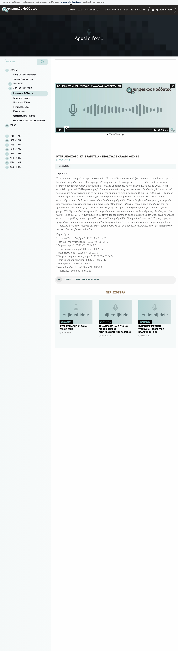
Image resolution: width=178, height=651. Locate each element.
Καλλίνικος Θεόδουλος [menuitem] (23, 93)
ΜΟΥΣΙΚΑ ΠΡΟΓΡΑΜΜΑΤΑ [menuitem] (24, 75)
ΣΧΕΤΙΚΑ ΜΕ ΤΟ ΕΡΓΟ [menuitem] (88, 10)
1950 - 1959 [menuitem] (15, 136)
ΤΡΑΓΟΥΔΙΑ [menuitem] (18, 84)
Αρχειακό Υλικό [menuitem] (164, 10)
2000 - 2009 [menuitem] (15, 158)
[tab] (115, 280)
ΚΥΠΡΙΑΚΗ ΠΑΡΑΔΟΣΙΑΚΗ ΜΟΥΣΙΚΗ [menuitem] (29, 121)
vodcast (87, 2)
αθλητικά (54, 2)
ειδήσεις (16, 2)
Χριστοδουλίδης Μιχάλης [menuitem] (24, 116)
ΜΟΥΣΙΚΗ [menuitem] (14, 70)
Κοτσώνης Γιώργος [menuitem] (21, 98)
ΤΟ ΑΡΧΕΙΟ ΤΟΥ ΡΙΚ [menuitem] (113, 10)
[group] (28, 98)
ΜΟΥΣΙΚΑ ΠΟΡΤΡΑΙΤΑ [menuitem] (22, 88)
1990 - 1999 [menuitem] (15, 154)
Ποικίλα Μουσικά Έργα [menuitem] (23, 79)
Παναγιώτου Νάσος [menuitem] (21, 107)
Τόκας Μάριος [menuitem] (19, 111)
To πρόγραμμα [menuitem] (138, 10)
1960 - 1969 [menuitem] (15, 140)
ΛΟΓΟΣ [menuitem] (13, 125)
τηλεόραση (28, 2)
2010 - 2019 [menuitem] (15, 162)
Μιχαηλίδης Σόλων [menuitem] (21, 102)
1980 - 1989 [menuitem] (15, 149)
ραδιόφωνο (41, 2)
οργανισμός (99, 2)
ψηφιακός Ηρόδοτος (71, 2)
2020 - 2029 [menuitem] (15, 167)
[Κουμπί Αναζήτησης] (42, 62)
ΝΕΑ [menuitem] (126, 10)
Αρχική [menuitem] (72, 10)
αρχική (6, 2)
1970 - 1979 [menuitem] (15, 145)
